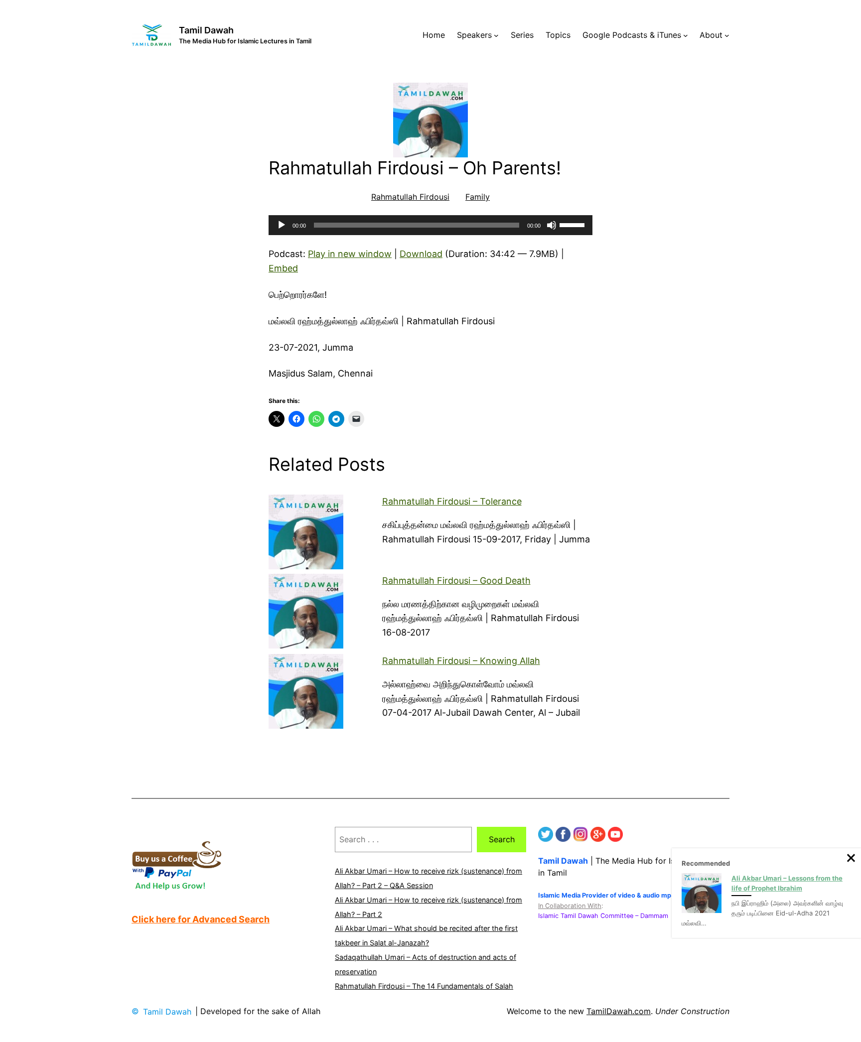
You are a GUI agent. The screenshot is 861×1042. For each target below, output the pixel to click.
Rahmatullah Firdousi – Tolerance (452, 501)
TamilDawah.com (618, 1011)
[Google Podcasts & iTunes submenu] (685, 35)
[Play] (282, 225)
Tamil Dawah (206, 30)
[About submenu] (726, 35)
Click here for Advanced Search (201, 919)
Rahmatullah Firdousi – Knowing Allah (461, 660)
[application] (430, 225)
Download (421, 254)
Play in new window (350, 254)
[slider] (573, 224)
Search (502, 839)
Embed (283, 268)
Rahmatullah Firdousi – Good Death (456, 580)
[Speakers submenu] (496, 35)
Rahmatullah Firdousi (410, 197)
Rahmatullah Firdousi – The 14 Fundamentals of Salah (424, 986)
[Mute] (552, 225)
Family (477, 197)
